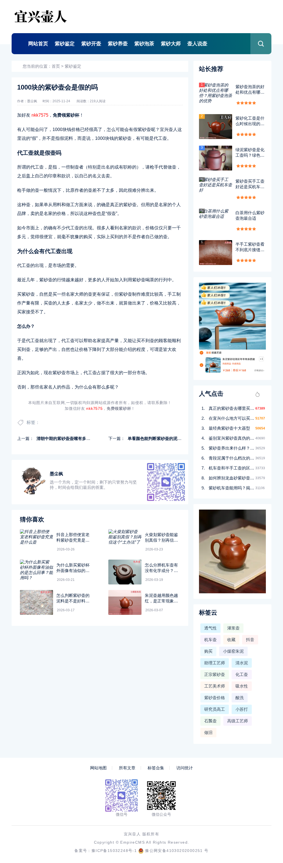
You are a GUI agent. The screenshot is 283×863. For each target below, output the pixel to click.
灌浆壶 (233, 628)
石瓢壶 (210, 720)
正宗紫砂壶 (214, 674)
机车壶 (210, 639)
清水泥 (241, 662)
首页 (56, 66)
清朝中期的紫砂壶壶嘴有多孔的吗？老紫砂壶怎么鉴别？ (88, 438)
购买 (208, 651)
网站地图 (98, 768)
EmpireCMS (132, 842)
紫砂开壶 (91, 43)
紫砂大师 (171, 43)
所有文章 (127, 768)
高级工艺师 (237, 720)
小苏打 (241, 709)
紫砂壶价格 (214, 697)
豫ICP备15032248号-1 (114, 850)
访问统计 (184, 768)
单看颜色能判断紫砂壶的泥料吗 (157, 438)
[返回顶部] (265, 770)
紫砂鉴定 (65, 43)
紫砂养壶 (118, 43)
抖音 (250, 639)
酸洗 (239, 697)
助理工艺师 (214, 662)
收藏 (231, 639)
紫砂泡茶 (144, 43)
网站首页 (38, 43)
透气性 (210, 628)
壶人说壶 (197, 43)
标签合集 (156, 768)
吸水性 (241, 686)
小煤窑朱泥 (233, 651)
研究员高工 (214, 709)
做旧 (208, 732)
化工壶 (241, 674)
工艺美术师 (214, 686)
